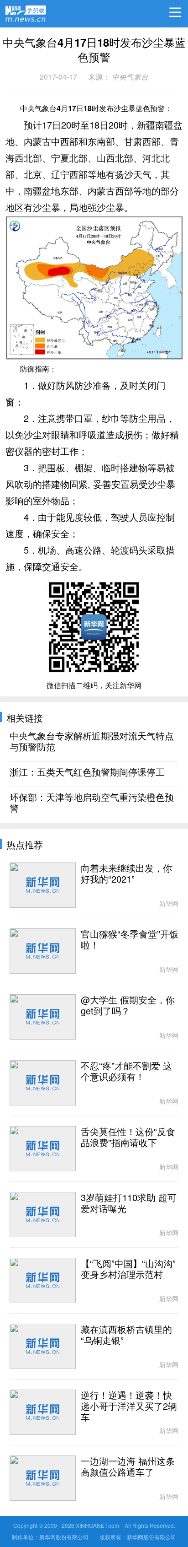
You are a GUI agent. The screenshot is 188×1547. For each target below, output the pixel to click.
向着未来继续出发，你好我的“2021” (126, 873)
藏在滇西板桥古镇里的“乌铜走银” (126, 1335)
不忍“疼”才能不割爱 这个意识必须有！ (126, 1071)
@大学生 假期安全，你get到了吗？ (128, 1005)
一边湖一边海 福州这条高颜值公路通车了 (128, 1466)
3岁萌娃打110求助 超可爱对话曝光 (129, 1203)
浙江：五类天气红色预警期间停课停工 (87, 772)
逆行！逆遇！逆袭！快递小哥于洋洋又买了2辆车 (129, 1406)
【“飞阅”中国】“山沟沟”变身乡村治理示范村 (128, 1269)
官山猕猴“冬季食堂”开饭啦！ (129, 939)
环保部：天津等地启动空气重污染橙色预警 (92, 803)
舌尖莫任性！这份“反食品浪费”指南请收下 (128, 1137)
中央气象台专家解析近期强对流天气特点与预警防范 (92, 741)
